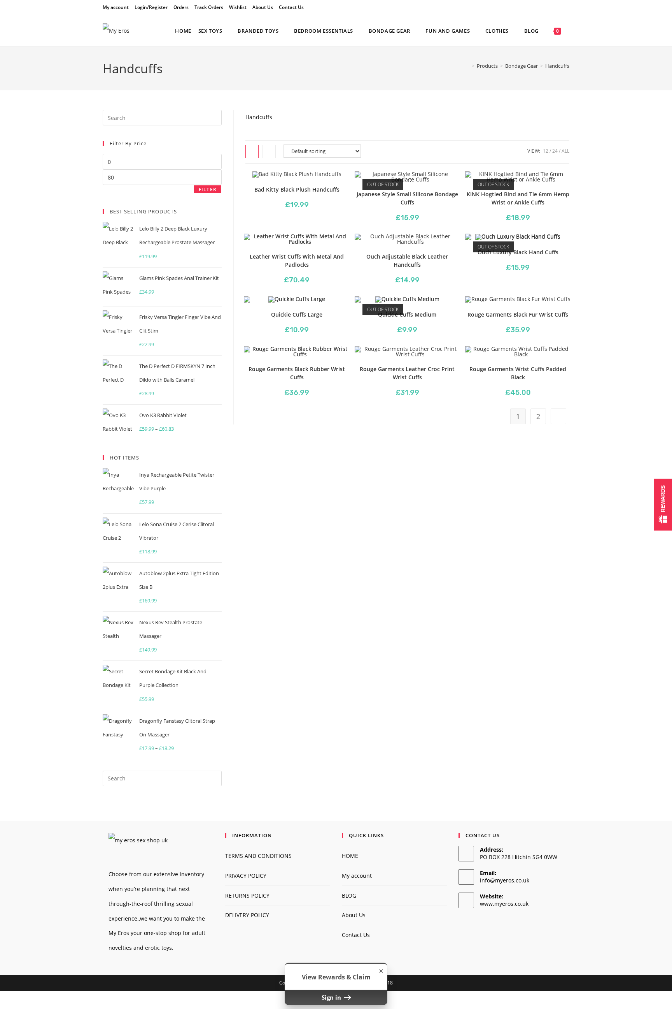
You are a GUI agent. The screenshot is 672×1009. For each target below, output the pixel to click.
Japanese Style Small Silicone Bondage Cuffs (407, 198)
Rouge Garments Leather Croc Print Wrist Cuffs (407, 373)
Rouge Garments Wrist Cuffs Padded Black (517, 373)
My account (116, 7)
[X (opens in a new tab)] (549, 7)
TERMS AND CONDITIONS (258, 855)
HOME (350, 855)
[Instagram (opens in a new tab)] (566, 7)
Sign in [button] (332, 997)
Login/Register (151, 7)
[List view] (269, 151)
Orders (181, 7)
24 (555, 151)
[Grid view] (252, 151)
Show (663, 504)
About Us (262, 7)
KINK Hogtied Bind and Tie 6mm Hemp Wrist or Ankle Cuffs (518, 198)
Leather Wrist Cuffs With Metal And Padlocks (297, 260)
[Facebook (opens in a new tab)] (558, 7)
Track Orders (208, 7)
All (565, 151)
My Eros (118, 933)
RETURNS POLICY (247, 895)
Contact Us (291, 7)
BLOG (349, 895)
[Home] (467, 65)
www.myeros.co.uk (504, 903)
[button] (321, 183)
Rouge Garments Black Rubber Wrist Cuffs (296, 373)
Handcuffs (557, 65)
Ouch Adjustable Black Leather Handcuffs (407, 260)
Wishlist (238, 7)
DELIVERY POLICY (247, 915)
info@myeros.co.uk (504, 880)
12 (545, 151)
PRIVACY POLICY (245, 875)
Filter (208, 189)
